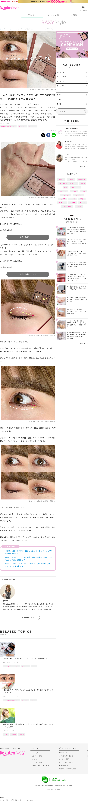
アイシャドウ (22, 126)
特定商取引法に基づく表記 (67, 769)
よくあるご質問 (64, 759)
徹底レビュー (76, 187)
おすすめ (71, 179)
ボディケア (60, 86)
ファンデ (82, 203)
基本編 (83, 183)
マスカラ (33, 700)
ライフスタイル (66, 207)
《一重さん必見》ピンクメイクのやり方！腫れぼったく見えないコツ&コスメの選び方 (28, 564)
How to (6, 734)
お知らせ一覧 (63, 753)
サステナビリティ (29, 800)
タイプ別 (78, 207)
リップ (83, 191)
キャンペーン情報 (54, 15)
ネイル (59, 95)
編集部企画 (81, 179)
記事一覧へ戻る (28, 617)
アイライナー (32, 126)
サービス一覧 (4, 800)
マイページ (33, 759)
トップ (10, 15)
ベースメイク (61, 77)
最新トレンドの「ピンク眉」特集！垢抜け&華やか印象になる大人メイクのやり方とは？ (28, 558)
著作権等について (60, 785)
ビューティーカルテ (36, 762)
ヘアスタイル (65, 195)
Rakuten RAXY (9, 8)
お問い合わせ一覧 (16, 800)
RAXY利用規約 (63, 765)
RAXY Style (32, 15)
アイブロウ (25, 700)
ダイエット (62, 203)
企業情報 (37, 785)
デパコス (72, 203)
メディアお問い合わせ (66, 756)
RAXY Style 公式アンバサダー (8, 126)
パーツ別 (14, 734)
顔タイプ (22, 734)
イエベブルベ (78, 195)
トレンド (73, 191)
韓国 (65, 187)
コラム (59, 99)
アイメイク (8, 123)
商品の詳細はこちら (28, 237)
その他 (59, 104)
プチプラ (62, 199)
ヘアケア (60, 90)
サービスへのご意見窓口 (66, 762)
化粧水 (82, 199)
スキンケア (60, 72)
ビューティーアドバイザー (38, 765)
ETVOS (34, 666)
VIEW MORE (83, 167)
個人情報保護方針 (47, 785)
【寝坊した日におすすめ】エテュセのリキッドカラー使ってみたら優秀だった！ (28, 552)
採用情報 (69, 785)
